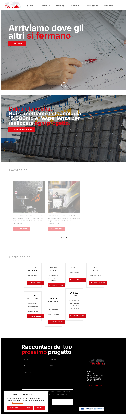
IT (119, 6)
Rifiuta (28, 408)
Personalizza (14, 408)
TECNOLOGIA (60, 6)
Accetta (39, 408)
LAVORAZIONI (45, 6)
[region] (26, 401)
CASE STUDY (75, 6)
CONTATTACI (108, 6)
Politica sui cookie (18, 403)
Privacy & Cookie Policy (94, 385)
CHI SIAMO (31, 6)
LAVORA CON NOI (92, 6)
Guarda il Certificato (36, 282)
